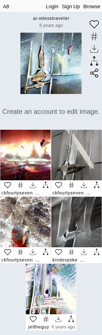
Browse (91, 6)
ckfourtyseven (17, 192)
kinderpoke (65, 259)
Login (52, 6)
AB (6, 6)
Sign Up (71, 6)
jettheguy (38, 326)
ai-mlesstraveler (51, 18)
